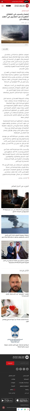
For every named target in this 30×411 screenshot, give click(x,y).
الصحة (13, 386)
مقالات (13, 379)
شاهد (12, 389)
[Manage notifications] (3, 407)
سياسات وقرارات (24, 382)
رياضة (27, 389)
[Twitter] (21, 409)
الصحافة (26, 379)
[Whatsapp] (25, 409)
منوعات (13, 382)
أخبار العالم (25, 11)
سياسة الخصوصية (25, 405)
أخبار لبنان (26, 376)
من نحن (27, 393)
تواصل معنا (12, 393)
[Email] (28, 409)
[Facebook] (18, 409)
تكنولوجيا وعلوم (24, 386)
